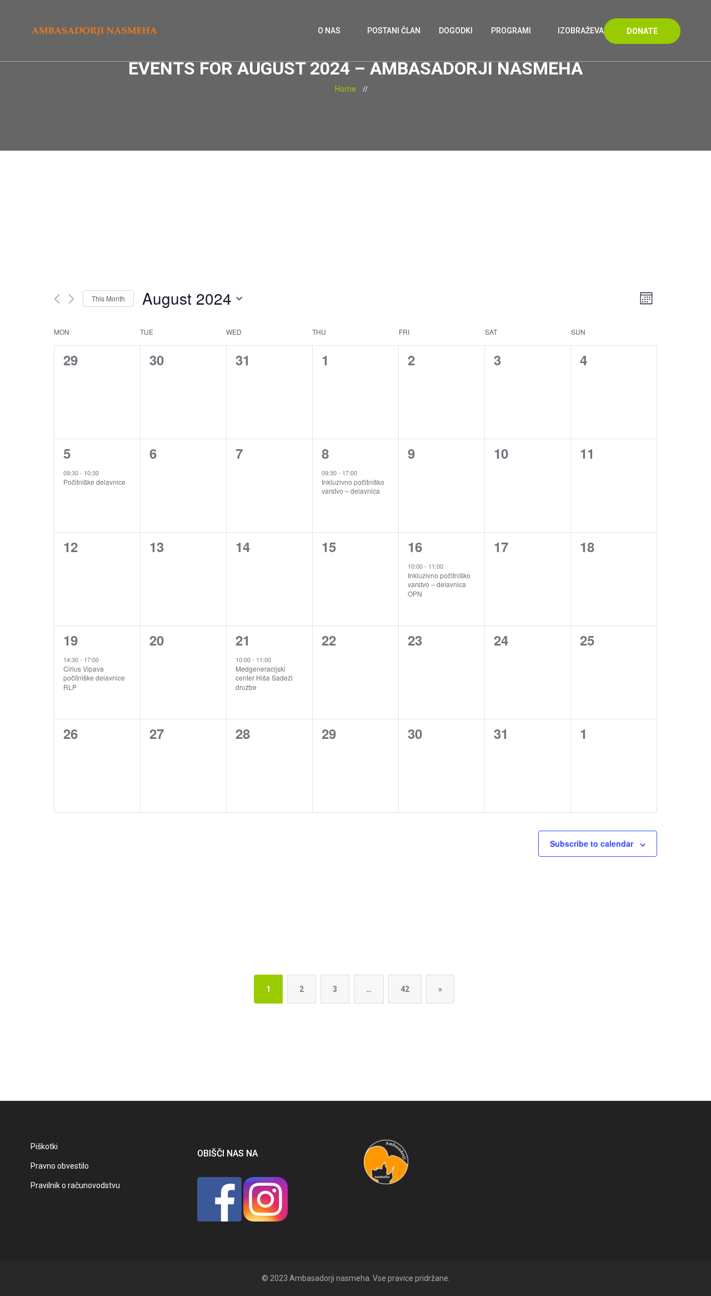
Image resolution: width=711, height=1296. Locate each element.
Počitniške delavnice (94, 481)
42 (404, 989)
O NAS (329, 30)
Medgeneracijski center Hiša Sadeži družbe (264, 678)
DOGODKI (456, 30)
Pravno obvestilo (60, 1165)
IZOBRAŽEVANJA (588, 30)
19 (70, 639)
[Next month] (71, 299)
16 (415, 546)
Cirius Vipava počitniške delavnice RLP (94, 678)
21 (243, 639)
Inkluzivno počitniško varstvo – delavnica (353, 486)
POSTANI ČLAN (393, 30)
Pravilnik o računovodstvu (75, 1185)
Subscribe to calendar (591, 843)
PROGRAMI (511, 30)
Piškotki (44, 1146)
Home (345, 89)
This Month (108, 298)
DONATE (642, 31)
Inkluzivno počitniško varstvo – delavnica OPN (439, 584)
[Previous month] (57, 299)
